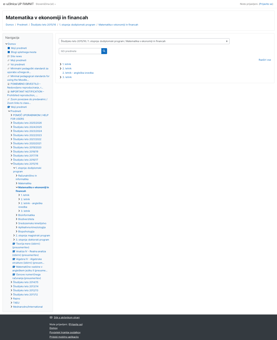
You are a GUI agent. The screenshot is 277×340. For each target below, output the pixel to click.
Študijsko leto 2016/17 (25, 159)
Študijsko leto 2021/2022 (27, 139)
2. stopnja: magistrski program (33, 235)
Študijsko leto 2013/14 (25, 286)
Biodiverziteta (26, 219)
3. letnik (67, 77)
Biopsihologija (26, 231)
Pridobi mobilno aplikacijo (64, 336)
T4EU (16, 302)
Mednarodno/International (28, 306)
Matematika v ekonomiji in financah (118, 24)
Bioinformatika (26, 215)
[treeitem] (27, 175)
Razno (16, 298)
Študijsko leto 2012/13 (25, 290)
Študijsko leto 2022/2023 (27, 135)
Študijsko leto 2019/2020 (27, 147)
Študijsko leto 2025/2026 (27, 122)
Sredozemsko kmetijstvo (32, 223)
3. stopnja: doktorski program (32, 239)
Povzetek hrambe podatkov (65, 332)
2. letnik (67, 68)
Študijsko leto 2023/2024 (27, 131)
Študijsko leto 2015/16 (43, 24)
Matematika (24, 183)
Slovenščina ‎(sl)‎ (45, 3)
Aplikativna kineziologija (32, 227)
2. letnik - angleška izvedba (78, 72)
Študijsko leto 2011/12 (25, 294)
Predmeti (22, 24)
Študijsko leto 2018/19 (25, 151)
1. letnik (67, 64)
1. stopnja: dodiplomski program (77, 24)
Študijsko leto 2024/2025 (27, 127)
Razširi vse (265, 59)
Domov (10, 24)
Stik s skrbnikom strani (67, 317)
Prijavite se (266, 3)
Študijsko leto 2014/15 (25, 282)
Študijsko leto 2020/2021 (27, 143)
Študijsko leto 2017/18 (25, 155)
